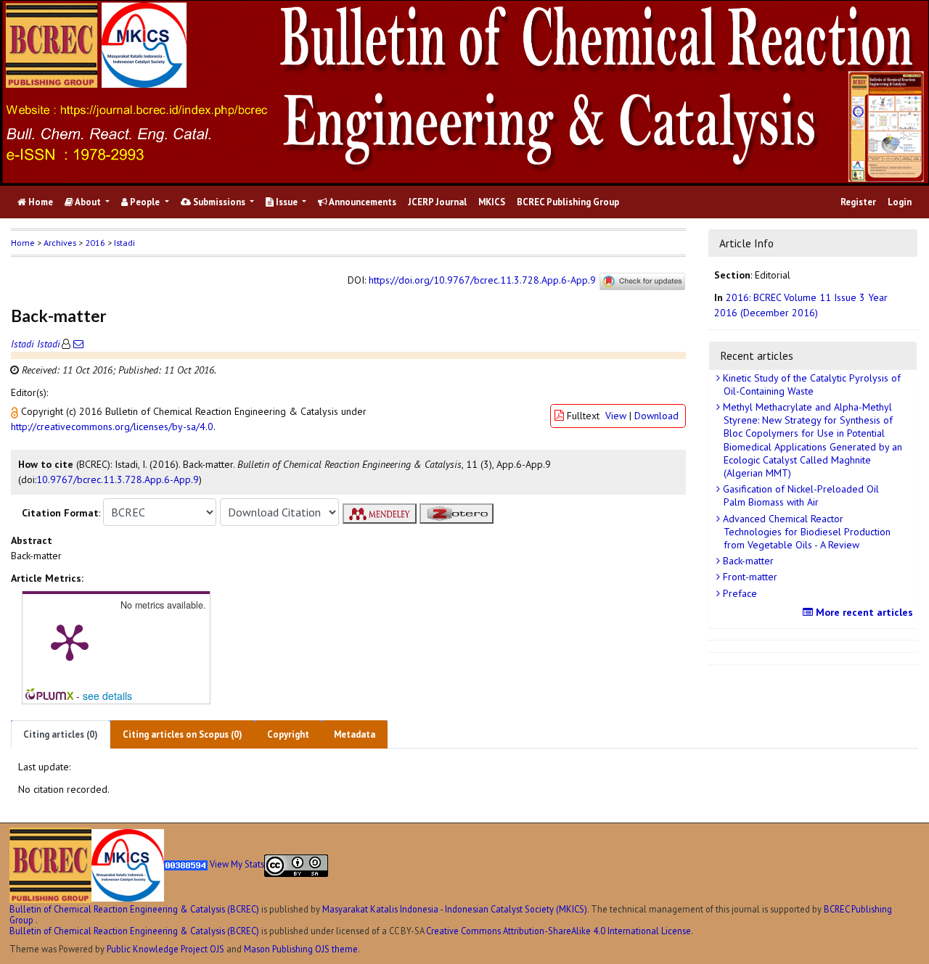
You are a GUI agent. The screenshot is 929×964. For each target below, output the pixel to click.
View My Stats (237, 864)
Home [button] (23, 242)
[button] (16, 411)
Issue (287, 202)
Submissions (219, 202)
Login (900, 202)
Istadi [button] (124, 242)
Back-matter (747, 560)
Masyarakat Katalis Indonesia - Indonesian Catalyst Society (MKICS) (454, 909)
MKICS (491, 202)
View (615, 415)
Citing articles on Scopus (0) (182, 734)
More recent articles (863, 612)
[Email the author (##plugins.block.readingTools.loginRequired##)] (76, 343)
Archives (60, 242)
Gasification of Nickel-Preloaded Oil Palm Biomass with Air (799, 495)
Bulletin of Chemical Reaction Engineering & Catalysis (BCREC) (134, 909)
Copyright (288, 734)
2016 (95, 242)
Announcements (361, 202)
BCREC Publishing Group (568, 202)
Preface (738, 593)
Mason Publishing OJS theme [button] (301, 949)
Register (858, 202)
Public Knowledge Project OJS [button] (165, 949)
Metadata (354, 734)
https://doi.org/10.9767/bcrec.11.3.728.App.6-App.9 (482, 280)
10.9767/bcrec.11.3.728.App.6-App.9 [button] (117, 479)
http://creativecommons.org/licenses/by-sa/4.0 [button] (112, 426)
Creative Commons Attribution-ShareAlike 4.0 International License (558, 930)
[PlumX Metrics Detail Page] (69, 641)
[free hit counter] (186, 864)
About (88, 202)
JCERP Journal (437, 202)
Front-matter (748, 576)
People (145, 202)
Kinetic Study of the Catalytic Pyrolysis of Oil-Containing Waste (810, 384)
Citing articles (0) (60, 734)
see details (107, 695)
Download (656, 415)
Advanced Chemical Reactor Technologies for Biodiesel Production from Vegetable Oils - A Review (805, 531)
